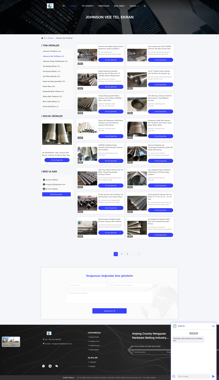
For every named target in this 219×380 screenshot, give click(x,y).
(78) (54, 81)
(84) (52, 51)
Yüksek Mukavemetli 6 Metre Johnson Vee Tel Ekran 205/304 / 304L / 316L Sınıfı (110, 98)
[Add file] (173, 376)
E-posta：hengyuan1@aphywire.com (58, 344)
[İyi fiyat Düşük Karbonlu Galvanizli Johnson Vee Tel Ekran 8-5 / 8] (87, 80)
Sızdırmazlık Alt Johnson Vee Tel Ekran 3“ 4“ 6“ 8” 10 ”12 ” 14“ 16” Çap (160, 197)
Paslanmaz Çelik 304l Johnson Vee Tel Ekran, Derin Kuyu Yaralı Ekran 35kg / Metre (159, 123)
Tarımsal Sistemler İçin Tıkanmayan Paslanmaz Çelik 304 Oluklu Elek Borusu (160, 147)
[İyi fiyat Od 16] (137, 80)
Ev (64, 6)
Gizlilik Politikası (68, 378)
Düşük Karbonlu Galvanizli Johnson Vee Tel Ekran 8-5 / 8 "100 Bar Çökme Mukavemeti (109, 73)
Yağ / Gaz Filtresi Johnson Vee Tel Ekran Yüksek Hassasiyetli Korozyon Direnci (110, 172)
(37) (51, 66)
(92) (52, 96)
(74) (51, 71)
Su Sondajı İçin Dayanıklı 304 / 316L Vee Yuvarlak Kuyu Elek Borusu (159, 221)
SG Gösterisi (87, 6)
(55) (51, 76)
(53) (55, 61)
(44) (53, 56)
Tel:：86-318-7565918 (52, 339)
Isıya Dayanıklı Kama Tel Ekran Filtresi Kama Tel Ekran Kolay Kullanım (159, 172)
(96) (49, 86)
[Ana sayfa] (50, 6)
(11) (53, 91)
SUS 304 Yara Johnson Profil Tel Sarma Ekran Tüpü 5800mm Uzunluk (159, 98)
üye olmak (171, 352)
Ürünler (73, 6)
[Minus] (213, 326)
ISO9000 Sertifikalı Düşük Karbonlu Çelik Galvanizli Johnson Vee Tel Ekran (110, 147)
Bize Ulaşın (119, 6)
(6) (51, 101)
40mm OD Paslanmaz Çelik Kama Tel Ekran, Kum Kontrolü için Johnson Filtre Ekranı (110, 123)
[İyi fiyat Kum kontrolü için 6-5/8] (137, 55)
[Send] (213, 376)
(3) (51, 106)
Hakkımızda (103, 6)
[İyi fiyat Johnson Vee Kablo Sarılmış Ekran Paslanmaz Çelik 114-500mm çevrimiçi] (87, 55)
